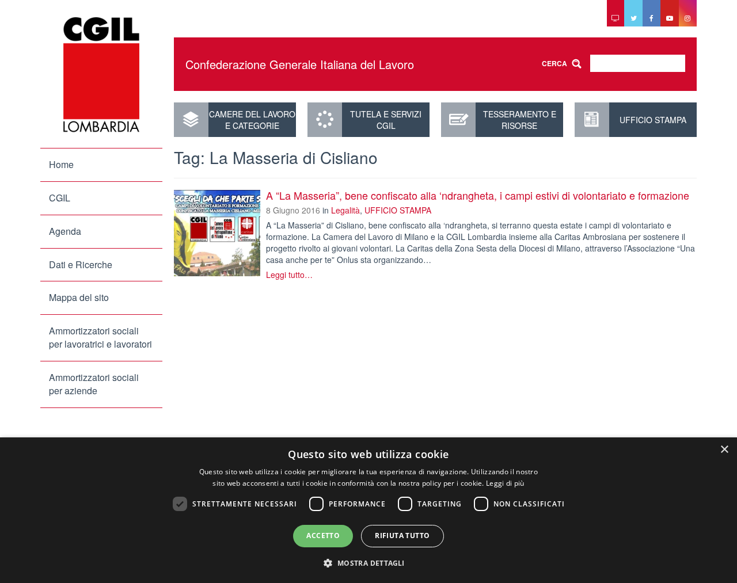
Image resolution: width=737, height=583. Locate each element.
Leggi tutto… (289, 274)
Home (61, 164)
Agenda (65, 231)
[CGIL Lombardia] (101, 74)
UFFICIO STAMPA (653, 119)
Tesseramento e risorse (519, 119)
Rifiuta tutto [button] (402, 535)
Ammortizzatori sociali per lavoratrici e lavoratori (100, 337)
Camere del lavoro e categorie (252, 119)
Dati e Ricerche (80, 264)
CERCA (554, 63)
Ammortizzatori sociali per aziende (94, 384)
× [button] (724, 449)
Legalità (345, 210)
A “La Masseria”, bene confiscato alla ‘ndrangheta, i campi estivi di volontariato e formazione (477, 195)
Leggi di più (505, 483)
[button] (368, 562)
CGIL (59, 197)
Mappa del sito (79, 297)
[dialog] (368, 510)
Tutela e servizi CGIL (385, 119)
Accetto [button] (323, 535)
